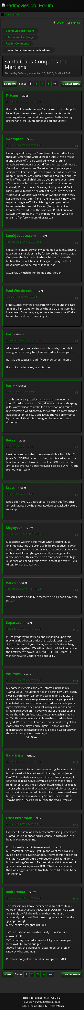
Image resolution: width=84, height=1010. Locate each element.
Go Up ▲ (56, 997)
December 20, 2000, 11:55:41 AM (23, 588)
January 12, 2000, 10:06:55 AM (21, 296)
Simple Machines (51, 1002)
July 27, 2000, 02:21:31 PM (19, 493)
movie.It (26, 403)
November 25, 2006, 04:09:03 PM (23, 340)
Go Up (7, 974)
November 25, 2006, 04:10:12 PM (23, 145)
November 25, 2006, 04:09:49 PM (23, 101)
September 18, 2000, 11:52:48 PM (23, 533)
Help (25, 997)
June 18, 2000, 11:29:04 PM (20, 391)
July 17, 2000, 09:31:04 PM (19, 446)
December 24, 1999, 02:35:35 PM (23, 241)
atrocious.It (46, 399)
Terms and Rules (40, 997)
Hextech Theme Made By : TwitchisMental (42, 1005)
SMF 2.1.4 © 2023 (33, 1002)
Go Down (10, 83)
